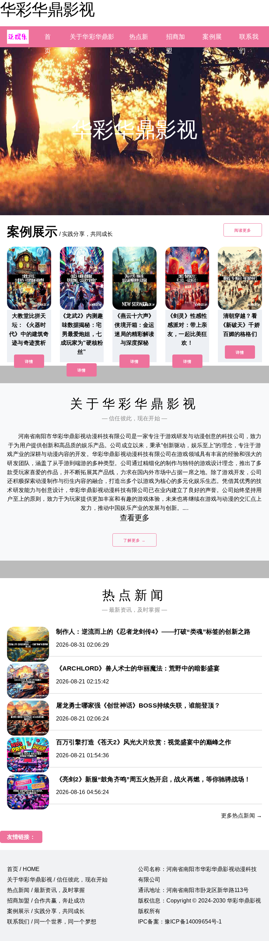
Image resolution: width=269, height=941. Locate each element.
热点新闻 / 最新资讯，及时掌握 (46, 890)
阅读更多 (242, 230)
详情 (29, 361)
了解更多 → (134, 540)
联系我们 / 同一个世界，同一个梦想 (51, 922)
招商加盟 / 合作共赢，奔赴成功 (46, 901)
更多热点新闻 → (241, 816)
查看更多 (135, 517)
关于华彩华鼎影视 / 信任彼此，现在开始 (57, 880)
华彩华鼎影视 (47, 9)
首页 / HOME (23, 869)
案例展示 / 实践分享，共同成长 (46, 911)
